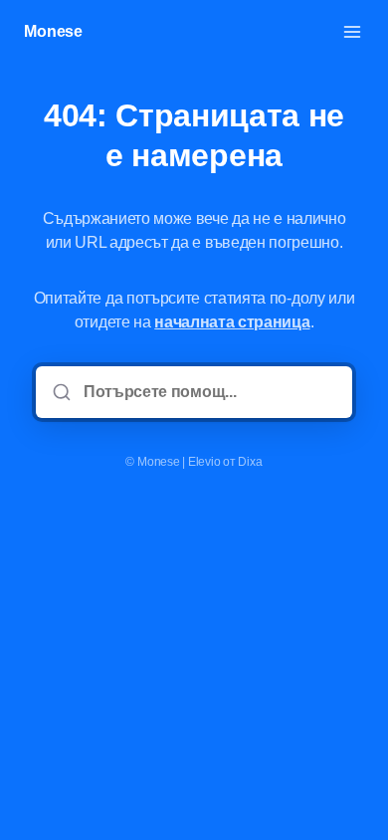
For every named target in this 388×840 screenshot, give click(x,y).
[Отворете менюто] (352, 32)
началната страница (231, 322)
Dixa (250, 462)
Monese (53, 31)
